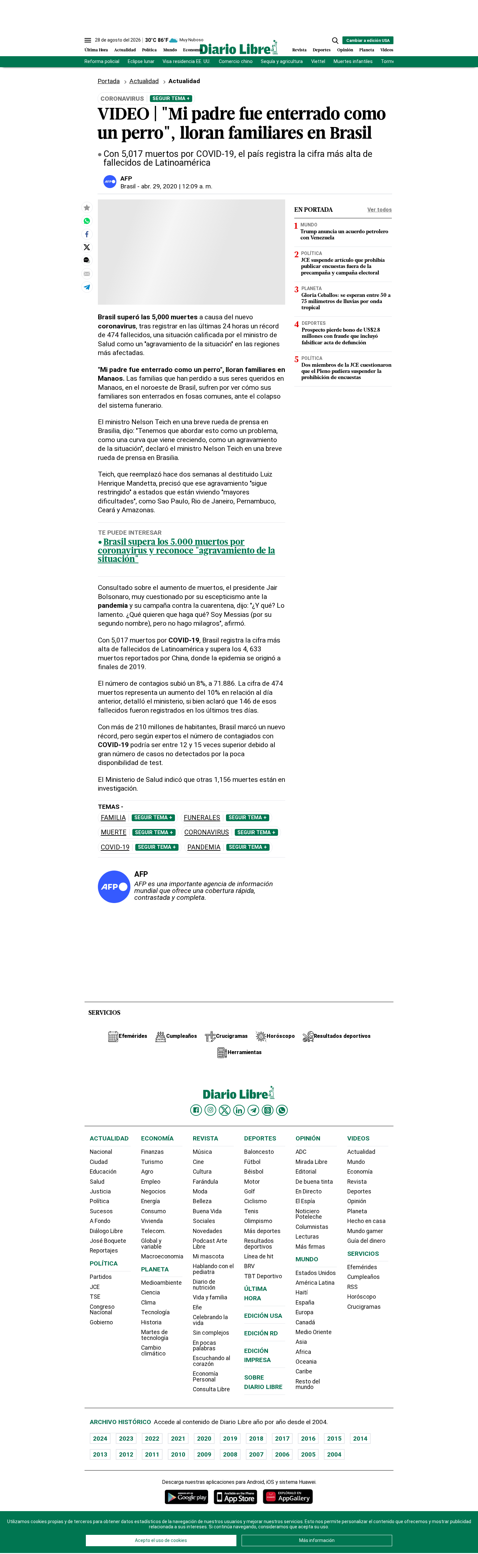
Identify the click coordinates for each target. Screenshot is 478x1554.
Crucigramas (364, 1307)
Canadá (305, 1322)
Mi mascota (208, 1256)
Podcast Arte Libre (210, 1244)
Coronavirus (206, 832)
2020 (204, 1438)
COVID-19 (115, 847)
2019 (230, 1438)
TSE (95, 1296)
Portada (109, 81)
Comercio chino (236, 61)
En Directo (309, 1191)
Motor (252, 1181)
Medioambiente (161, 1283)
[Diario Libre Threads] (267, 1110)
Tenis (251, 1211)
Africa (303, 1352)
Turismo (152, 1162)
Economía (193, 50)
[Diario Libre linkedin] (239, 1110)
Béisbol (253, 1171)
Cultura (202, 1171)
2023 (126, 1438)
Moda (200, 1191)
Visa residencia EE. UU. (186, 61)
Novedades (207, 1231)
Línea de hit (258, 1256)
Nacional (101, 1152)
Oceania (306, 1361)
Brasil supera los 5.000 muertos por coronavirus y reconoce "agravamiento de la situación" (186, 551)
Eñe (197, 1307)
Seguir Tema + (171, 98)
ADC (301, 1152)
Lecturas (307, 1236)
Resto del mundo (308, 1384)
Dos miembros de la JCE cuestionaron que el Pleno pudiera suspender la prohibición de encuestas (346, 371)
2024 (100, 1438)
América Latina (315, 1283)
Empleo (150, 1181)
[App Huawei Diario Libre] (288, 1496)
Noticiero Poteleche (309, 1214)
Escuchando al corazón (211, 1361)
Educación (103, 1171)
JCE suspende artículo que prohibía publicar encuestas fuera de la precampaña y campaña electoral (343, 266)
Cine (198, 1162)
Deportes (322, 50)
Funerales (202, 817)
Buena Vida (207, 1211)
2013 (100, 1454)
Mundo (170, 50)
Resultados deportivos (259, 1244)
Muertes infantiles (353, 61)
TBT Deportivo (263, 1276)
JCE (95, 1287)
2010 (178, 1454)
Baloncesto (259, 1152)
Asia (301, 1342)
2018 (256, 1438)
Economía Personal (205, 1376)
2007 (256, 1454)
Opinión (345, 50)
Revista (299, 50)
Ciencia (150, 1292)
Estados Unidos (316, 1273)
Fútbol (252, 1162)
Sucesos (101, 1211)
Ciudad (99, 1162)
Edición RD (261, 1333)
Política (149, 50)
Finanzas (152, 1152)
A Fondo (100, 1221)
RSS (352, 1287)
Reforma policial (102, 61)
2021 (178, 1438)
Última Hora (96, 50)
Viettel (318, 61)
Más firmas (310, 1246)
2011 (152, 1454)
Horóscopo (361, 1296)
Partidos (101, 1277)
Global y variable (151, 1244)
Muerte (113, 832)
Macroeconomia (162, 1256)
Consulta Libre (211, 1389)
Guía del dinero (366, 1241)
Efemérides (362, 1267)
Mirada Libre (311, 1162)
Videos (386, 50)
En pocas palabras (204, 1346)
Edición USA (263, 1315)
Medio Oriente (314, 1332)
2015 (334, 1438)
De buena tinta (314, 1181)
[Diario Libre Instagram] (210, 1110)
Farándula (205, 1181)
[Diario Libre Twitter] (225, 1110)
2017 (282, 1438)
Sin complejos (211, 1333)
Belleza (202, 1201)
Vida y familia (210, 1297)
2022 (152, 1438)
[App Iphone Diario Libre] (235, 1496)
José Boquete (108, 1241)
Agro (147, 1171)
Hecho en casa (366, 1221)
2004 (334, 1454)
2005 (308, 1454)
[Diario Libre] (239, 47)
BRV (249, 1266)
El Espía (305, 1201)
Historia (151, 1322)
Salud (97, 1181)
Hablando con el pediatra (213, 1269)
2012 (126, 1454)
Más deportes (262, 1231)
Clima (148, 1302)
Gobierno (101, 1322)
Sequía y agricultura (282, 61)
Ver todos (379, 210)
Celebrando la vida (210, 1320)
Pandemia (203, 847)
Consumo (153, 1211)
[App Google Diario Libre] (186, 1496)
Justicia (100, 1191)
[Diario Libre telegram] (253, 1110)
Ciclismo (255, 1201)
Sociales (204, 1221)
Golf (249, 1191)
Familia (113, 817)
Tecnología (155, 1312)
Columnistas (312, 1227)
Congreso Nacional (102, 1310)
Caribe (304, 1371)
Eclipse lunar (141, 61)
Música (202, 1152)
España (305, 1302)
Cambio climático (153, 1350)
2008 (230, 1454)
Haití (302, 1292)
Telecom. (153, 1231)
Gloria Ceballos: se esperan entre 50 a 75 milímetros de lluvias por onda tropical (346, 302)
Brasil (128, 186)
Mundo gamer (365, 1231)
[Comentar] (87, 260)
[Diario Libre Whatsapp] (282, 1110)
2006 (282, 1454)
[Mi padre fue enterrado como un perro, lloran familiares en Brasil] (87, 220)
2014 (360, 1438)
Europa (304, 1312)
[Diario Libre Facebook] (196, 1110)
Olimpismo (258, 1221)
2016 (308, 1438)
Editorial (306, 1171)
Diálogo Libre (106, 1231)
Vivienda (152, 1221)
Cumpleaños (363, 1277)
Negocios (153, 1191)
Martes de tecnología (154, 1335)
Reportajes (104, 1250)
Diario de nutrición (204, 1285)
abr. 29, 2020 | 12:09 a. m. (176, 186)
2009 (204, 1454)
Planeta (366, 50)
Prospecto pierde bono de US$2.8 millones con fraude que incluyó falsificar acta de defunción (341, 336)
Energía (150, 1201)
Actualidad (125, 50)
